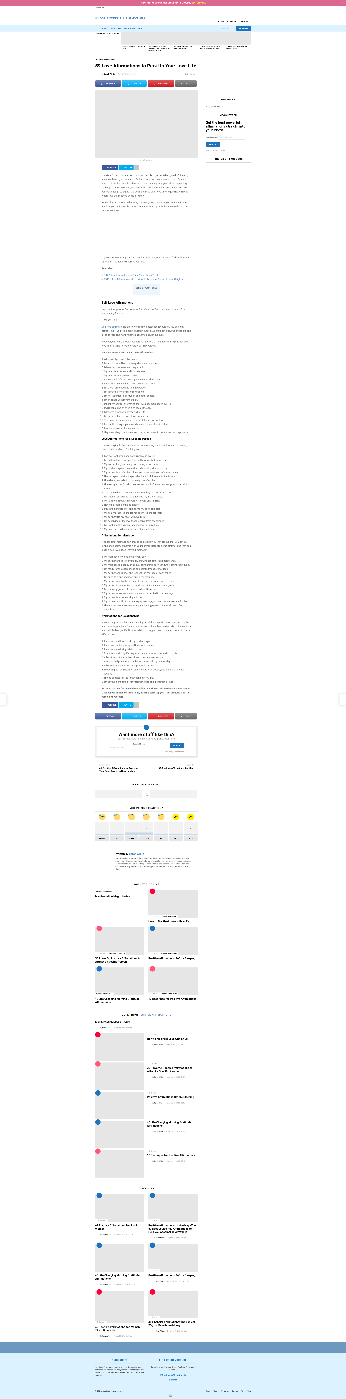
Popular (232, 21)
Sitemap (235, 1391)
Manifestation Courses (123, 28)
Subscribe (173, 1380)
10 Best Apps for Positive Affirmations (172, 998)
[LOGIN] (230, 28)
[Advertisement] (146, 234)
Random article (100, 8)
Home (105, 28)
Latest (220, 21)
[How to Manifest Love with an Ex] (134, 38)
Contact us (225, 1391)
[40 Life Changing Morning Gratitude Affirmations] (212, 38)
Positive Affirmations (104, 891)
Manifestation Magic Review (108, 34)
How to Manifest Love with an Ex (168, 921)
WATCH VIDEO (199, 2)
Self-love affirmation (113, 326)
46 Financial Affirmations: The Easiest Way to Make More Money (171, 1323)
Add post (243, 28)
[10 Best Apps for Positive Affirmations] (238, 38)
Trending (244, 21)
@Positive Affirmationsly (173, 1375)
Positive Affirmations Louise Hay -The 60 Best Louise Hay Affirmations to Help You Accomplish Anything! (172, 1229)
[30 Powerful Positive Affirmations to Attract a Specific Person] (160, 38)
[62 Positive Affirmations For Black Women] (119, 1208)
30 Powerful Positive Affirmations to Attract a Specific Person (159, 49)
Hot (152, 891)
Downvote (173, 794)
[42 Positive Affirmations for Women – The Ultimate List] (119, 1307)
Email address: (139, 744)
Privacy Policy (246, 1391)
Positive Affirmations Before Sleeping (171, 958)
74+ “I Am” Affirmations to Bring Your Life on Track (131, 275)
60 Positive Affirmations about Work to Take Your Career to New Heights (143, 279)
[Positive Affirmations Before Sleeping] (186, 38)
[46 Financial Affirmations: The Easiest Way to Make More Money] (173, 1304)
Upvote (118, 794)
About (141, 28)
